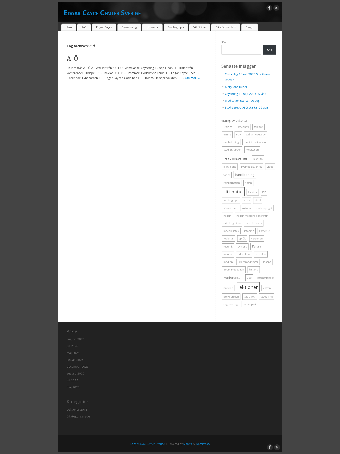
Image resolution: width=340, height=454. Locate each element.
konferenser (233, 277)
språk (242, 238)
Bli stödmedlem (226, 27)
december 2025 (78, 366)
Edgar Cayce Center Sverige (102, 12)
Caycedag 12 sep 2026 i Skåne (245, 94)
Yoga (247, 200)
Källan (256, 246)
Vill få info (199, 27)
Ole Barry (249, 296)
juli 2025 (72, 380)
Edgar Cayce (104, 27)
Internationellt (265, 278)
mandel (228, 254)
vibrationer (230, 208)
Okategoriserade (78, 416)
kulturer (246, 208)
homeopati (249, 304)
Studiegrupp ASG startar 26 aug (246, 107)
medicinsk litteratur (255, 142)
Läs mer (192, 78)
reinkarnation (232, 183)
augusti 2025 (75, 373)
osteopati (243, 127)
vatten (267, 288)
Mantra (187, 444)
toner (227, 175)
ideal (258, 200)
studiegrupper (232, 149)
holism (227, 215)
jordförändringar (248, 262)
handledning (244, 174)
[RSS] (276, 8)
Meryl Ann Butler (236, 87)
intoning (249, 231)
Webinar (229, 238)
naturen (228, 288)
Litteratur (152, 27)
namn (248, 183)
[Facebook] (269, 8)
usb (249, 278)
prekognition (231, 296)
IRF (264, 192)
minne (227, 134)
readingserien (236, 158)
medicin (228, 262)
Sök (223, 42)
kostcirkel (265, 231)
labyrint (257, 158)
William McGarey (256, 134)
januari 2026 (75, 360)
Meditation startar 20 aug (242, 100)
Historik (228, 246)
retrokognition (232, 223)
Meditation (252, 149)
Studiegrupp (176, 27)
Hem (69, 27)
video (270, 166)
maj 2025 (73, 387)
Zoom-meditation (234, 269)
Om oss (242, 246)
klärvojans (230, 166)
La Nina (252, 192)
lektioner (248, 287)
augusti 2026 (75, 339)
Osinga (228, 127)
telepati (258, 127)
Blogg (249, 27)
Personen (257, 238)
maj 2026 (73, 353)
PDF (238, 134)
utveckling (267, 296)
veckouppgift (264, 208)
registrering (231, 304)
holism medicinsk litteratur (252, 215)
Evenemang (129, 27)
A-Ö (83, 27)
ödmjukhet (244, 254)
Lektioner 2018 (77, 409)
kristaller (261, 254)
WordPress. (203, 444)
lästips (267, 262)
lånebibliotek (231, 231)
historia (253, 269)
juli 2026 (72, 346)
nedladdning (231, 142)
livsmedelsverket (251, 166)
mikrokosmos (254, 223)
